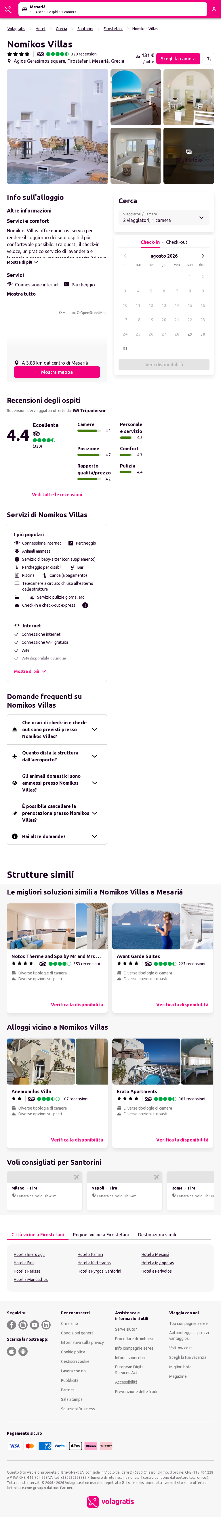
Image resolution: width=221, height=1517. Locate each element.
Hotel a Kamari (90, 1254)
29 (190, 334)
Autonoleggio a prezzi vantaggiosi (189, 1335)
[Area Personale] (214, 9)
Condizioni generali (78, 1333)
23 (203, 319)
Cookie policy (73, 1352)
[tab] (37, 1235)
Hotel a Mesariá (155, 1254)
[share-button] (208, 59)
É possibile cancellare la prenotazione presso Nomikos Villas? (55, 813)
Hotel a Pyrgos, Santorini (99, 1271)
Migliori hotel (181, 1367)
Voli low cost (180, 1348)
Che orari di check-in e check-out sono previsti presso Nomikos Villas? (54, 729)
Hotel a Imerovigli (29, 1254)
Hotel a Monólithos (31, 1279)
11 (138, 305)
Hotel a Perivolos (157, 1271)
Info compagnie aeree (134, 1348)
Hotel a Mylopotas (158, 1263)
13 (164, 305)
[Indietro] (125, 256)
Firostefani (113, 28)
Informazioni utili (130, 1357)
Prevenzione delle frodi (136, 1391)
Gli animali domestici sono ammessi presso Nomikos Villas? (51, 782)
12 (151, 305)
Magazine (178, 1376)
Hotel (40, 28)
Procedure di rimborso (135, 1338)
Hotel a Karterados (94, 1263)
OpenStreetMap (93, 313)
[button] (57, 126)
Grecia (61, 28)
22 (190, 319)
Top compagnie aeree (188, 1323)
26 (151, 334)
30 (203, 334)
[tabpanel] (110, 1268)
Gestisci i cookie (75, 1361)
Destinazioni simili (157, 1234)
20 (164, 319)
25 (138, 334)
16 (203, 305)
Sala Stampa (72, 1399)
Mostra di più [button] (26, 671)
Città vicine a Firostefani (38, 1234)
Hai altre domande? (44, 836)
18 (138, 319)
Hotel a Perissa (27, 1271)
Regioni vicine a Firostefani (101, 1234)
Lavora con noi (74, 1371)
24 (125, 334)
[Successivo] (202, 256)
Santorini (85, 28)
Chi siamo (69, 1323)
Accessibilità (126, 1382)
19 (151, 319)
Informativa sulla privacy (82, 1342)
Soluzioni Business (78, 1409)
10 (125, 305)
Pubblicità (70, 1380)
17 (125, 319)
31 (125, 348)
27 (164, 334)
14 (177, 305)
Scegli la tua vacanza (187, 1357)
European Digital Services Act (130, 1370)
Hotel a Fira (24, 1263)
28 (177, 334)
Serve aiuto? (126, 1329)
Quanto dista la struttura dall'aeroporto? (50, 756)
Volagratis (16, 28)
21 (177, 319)
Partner (67, 1390)
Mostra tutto (21, 293)
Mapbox (69, 313)
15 (190, 305)
